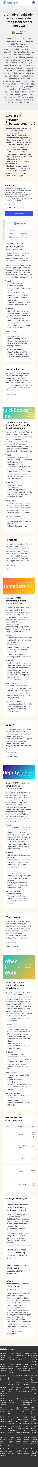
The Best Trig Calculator (26, 1451)
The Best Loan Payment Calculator (19, 1367)
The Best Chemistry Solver (3, 1378)
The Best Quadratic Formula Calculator (34, 1441)
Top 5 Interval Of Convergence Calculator (26, 1401)
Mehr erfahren (19, 214)
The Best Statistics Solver (34, 1366)
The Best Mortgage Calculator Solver (3, 1356)
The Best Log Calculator (19, 1389)
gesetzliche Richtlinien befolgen (20, 89)
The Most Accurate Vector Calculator (26, 1429)
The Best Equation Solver (11, 1389)
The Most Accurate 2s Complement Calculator (19, 1430)
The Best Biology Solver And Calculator (26, 1367)
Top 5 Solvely (33, 1399)
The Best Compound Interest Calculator (19, 1356)
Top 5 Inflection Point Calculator (34, 1390)
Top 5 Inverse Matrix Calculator (34, 1420)
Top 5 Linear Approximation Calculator (19, 1411)
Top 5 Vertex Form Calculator (34, 1411)
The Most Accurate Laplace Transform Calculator (3, 1391)
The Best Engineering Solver (26, 1355)
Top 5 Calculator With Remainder (19, 1420)
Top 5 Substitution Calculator (3, 1410)
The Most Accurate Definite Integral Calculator (19, 1442)
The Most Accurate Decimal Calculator (34, 1429)
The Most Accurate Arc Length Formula (11, 1429)
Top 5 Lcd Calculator (19, 1399)
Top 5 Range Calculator (3, 1419)
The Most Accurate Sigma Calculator (34, 1379)
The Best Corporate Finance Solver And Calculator (34, 1357)
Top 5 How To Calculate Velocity (11, 1411)
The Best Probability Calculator (19, 1451)
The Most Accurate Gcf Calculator (3, 1429)
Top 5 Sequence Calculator (11, 1400)
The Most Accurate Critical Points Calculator (26, 1442)
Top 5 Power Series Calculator (11, 1420)
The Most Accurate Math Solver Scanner (3, 1442)
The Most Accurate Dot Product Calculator (26, 1380)
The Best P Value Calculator (11, 1451)
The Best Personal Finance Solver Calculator (11, 1368)
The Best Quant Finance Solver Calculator (11, 1380)
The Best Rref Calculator (26, 1389)
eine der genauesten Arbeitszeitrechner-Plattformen (15, 190)
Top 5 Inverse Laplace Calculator (26, 1420)
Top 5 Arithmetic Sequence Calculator (3, 1401)
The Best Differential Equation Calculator (3, 1452)
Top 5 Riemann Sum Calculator (26, 1411)
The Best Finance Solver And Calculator (3, 1367)
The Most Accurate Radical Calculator (34, 1452)
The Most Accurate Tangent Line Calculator (11, 1442)
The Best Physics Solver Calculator (11, 1356)
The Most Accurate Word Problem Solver (19, 1380)
